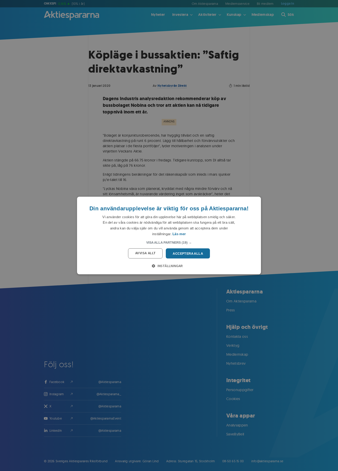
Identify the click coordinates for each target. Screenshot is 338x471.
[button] (169, 242)
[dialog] (169, 235)
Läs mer (179, 234)
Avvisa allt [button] (145, 253)
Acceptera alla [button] (188, 253)
